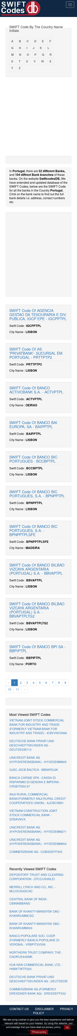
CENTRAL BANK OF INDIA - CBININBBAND (28, 901)
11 (17, 689)
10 (9, 689)
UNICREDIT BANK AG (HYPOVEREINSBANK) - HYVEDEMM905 (38, 759)
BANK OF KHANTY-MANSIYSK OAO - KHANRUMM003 (35, 926)
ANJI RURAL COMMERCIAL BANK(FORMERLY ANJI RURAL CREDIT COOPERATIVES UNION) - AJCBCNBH (37, 798)
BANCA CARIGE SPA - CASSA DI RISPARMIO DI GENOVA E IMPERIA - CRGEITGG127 (35, 782)
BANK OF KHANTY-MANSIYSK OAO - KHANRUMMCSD (35, 913)
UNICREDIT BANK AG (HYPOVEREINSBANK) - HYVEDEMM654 (38, 841)
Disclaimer (44, 1009)
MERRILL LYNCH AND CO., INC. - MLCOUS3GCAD (32, 889)
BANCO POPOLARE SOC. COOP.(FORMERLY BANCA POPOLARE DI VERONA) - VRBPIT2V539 (34, 940)
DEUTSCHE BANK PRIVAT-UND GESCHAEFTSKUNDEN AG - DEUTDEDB (38, 979)
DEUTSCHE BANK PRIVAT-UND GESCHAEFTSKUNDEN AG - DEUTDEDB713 (31, 745)
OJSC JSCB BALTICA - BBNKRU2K (33, 769)
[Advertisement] (38, 116)
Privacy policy (39, 1031)
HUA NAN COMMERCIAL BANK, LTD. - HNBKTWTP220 (36, 967)
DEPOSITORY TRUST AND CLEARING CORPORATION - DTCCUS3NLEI (36, 876)
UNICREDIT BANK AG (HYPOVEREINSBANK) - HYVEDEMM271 (38, 829)
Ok (67, 1027)
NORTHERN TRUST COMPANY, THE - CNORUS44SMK (36, 954)
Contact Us (19, 1009)
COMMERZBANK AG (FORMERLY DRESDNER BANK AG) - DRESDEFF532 (37, 991)
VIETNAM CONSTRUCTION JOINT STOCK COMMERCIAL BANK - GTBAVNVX (33, 815)
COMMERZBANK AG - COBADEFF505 (35, 852)
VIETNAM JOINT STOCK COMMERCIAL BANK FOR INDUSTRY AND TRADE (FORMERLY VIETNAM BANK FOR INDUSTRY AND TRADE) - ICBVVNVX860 (38, 726)
